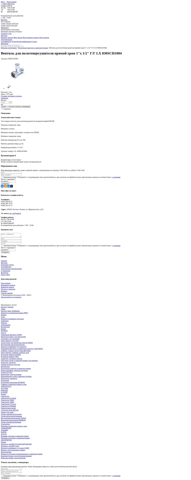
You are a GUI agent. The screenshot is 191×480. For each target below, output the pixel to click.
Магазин (4, 263)
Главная (4, 261)
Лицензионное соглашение (11, 297)
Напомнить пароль (8, 285)
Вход (3, 2)
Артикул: (4, 59)
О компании (5, 271)
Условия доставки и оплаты (11, 96)
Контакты (4, 273)
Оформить (5, 28)
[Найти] (23, 46)
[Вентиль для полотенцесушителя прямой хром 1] (17, 81)
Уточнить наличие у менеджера (19, 106)
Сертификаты (6, 267)
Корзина (4, 20)
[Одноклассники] (5, 186)
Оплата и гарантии (8, 289)
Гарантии (4, 98)
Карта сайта (5, 275)
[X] (11, 186)
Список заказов (7, 293)
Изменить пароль (7, 287)
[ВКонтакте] (2, 186)
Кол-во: (4, 100)
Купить (4, 106)
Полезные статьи (7, 265)
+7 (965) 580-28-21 (8, 4)
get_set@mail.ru (15, 213)
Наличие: (4, 92)
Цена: (3, 94)
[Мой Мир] (8, 186)
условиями (116, 177)
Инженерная (10, 30)
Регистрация (11, 2)
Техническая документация (11, 269)
